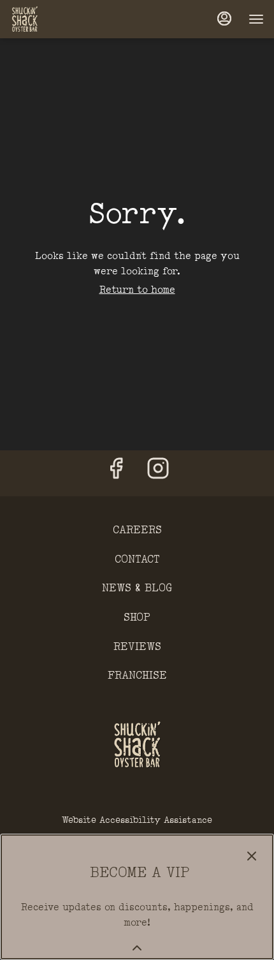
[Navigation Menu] (256, 19)
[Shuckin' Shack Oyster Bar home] (67, 19)
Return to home (137, 289)
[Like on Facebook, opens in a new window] (116, 473)
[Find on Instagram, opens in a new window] (158, 473)
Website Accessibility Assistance (137, 820)
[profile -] (224, 18)
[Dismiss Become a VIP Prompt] (251, 856)
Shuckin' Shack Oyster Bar (137, 744)
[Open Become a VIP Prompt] (137, 948)
